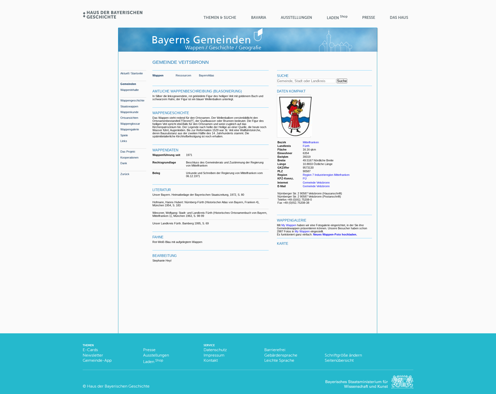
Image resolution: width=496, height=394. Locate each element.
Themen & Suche (220, 17)
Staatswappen (129, 106)
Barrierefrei (274, 350)
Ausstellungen (296, 17)
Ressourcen (183, 75)
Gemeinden (128, 83)
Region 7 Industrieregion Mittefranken (326, 174)
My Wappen (288, 225)
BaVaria (258, 17)
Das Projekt (127, 151)
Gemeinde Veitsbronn (316, 182)
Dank (123, 163)
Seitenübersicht (339, 360)
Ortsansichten (129, 117)
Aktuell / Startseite (131, 73)
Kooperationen (129, 157)
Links (123, 141)
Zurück (124, 174)
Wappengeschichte (132, 100)
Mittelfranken (311, 142)
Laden (337, 17)
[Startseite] (112, 17)
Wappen (158, 75)
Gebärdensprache (280, 355)
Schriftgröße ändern (343, 355)
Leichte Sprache (279, 360)
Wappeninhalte (129, 89)
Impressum (214, 355)
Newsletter (93, 355)
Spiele (124, 135)
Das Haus (399, 17)
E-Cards (90, 350)
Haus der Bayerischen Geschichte (118, 386)
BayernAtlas (206, 75)
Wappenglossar (130, 123)
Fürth (306, 145)
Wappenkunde (129, 112)
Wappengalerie (129, 129)
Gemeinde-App (97, 360)
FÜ (305, 178)
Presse (368, 17)
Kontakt (211, 360)
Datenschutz (215, 350)
